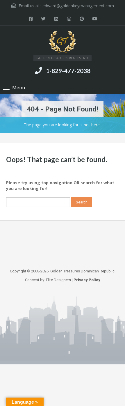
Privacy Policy (87, 280)
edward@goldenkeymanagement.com (78, 5)
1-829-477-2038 (68, 70)
